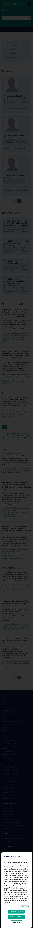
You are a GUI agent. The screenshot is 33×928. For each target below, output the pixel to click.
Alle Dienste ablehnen (16, 917)
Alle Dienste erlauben (16, 911)
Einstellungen (16, 922)
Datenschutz (25, 906)
